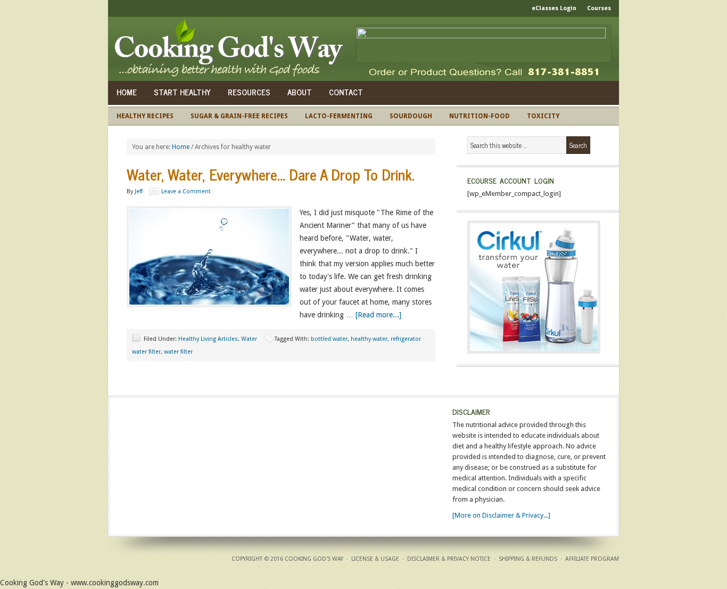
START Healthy (182, 92)
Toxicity (543, 116)
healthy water (369, 339)
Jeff (139, 191)
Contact (346, 92)
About (299, 92)
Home (127, 92)
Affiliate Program (592, 558)
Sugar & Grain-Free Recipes (239, 116)
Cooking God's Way (232, 49)
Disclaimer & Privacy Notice (449, 558)
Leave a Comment (186, 191)
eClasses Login (554, 8)
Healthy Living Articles (208, 339)
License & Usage (375, 558)
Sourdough (411, 116)
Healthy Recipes (145, 116)
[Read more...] (378, 314)
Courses (599, 8)
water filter (178, 351)
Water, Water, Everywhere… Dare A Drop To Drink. (271, 174)
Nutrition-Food (479, 116)
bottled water (329, 339)
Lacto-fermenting (339, 116)
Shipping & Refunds (528, 558)
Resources (249, 92)
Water (249, 339)
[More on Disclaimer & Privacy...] (501, 515)
